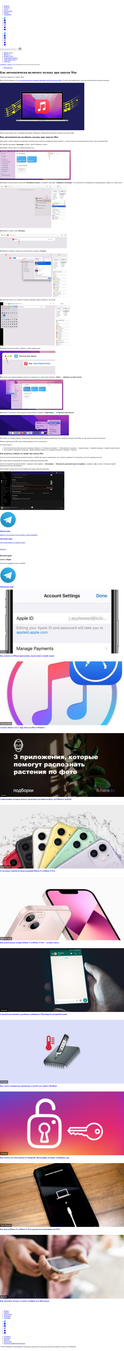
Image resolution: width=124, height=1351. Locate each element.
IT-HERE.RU (3, 64)
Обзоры (6, 1312)
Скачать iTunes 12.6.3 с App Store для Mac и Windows (22, 728)
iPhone (2, 866)
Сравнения (7, 14)
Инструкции (8, 11)
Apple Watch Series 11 (11, 58)
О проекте (7, 1336)
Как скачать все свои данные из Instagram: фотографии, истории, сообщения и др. (34, 1158)
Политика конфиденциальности (14, 1343)
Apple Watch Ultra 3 (10, 60)
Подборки (3, 795)
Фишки (6, 13)
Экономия (7, 1318)
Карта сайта (8, 1341)
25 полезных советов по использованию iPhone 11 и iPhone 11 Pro (27, 871)
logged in (11, 563)
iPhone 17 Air (8, 53)
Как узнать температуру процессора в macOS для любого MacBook (28, 1086)
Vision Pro (7, 61)
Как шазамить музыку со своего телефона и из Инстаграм (24, 1301)
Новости (7, 7)
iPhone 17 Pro (8, 56)
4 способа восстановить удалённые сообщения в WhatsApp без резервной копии (33, 1014)
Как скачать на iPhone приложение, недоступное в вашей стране (27, 656)
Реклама (6, 1340)
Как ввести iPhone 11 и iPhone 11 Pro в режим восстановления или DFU (30, 1229)
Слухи (6, 9)
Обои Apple (8, 1314)
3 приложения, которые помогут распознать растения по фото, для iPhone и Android (35, 799)
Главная (6, 6)
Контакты (7, 1338)
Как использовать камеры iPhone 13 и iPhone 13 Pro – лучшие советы (29, 943)
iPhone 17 (7, 54)
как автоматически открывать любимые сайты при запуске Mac (40, 80)
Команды (9, 64)
